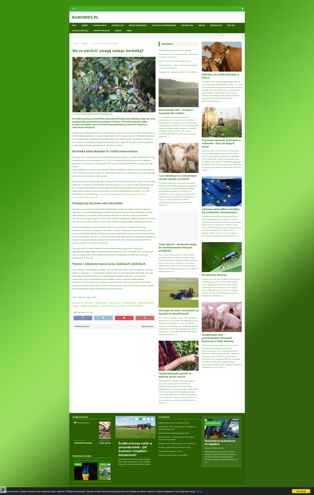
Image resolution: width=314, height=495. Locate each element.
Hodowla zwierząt (80, 31)
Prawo (129, 31)
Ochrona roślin (100, 25)
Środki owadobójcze (138, 25)
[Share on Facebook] (83, 318)
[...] (138, 467)
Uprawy (85, 25)
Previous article (82, 326)
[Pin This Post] (124, 318)
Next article (147, 326)
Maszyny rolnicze (102, 31)
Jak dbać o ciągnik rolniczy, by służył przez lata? (174, 447)
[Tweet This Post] (103, 318)
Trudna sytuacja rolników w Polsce (170, 451)
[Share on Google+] (145, 318)
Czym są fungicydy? (83, 443)
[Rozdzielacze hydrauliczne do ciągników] (222, 437)
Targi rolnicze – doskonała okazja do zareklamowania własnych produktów (178, 247)
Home (74, 9)
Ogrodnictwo (187, 25)
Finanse (118, 31)
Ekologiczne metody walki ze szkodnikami (173, 455)
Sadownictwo (118, 25)
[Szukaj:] (229, 36)
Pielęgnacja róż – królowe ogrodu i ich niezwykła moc (178, 72)
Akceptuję (301, 491)
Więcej (199, 491)
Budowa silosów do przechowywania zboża (175, 61)
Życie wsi (231, 25)
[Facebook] (242, 9)
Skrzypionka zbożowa (214, 274)
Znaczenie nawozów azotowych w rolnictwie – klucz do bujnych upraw (221, 143)
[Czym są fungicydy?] (86, 430)
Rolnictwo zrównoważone (164, 25)
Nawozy (201, 25)
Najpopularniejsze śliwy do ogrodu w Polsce (175, 50)
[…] (167, 136)
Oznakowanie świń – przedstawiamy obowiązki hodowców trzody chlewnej (217, 338)
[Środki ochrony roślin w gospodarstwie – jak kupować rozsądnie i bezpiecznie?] (135, 427)
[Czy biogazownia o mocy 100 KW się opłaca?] (86, 471)
